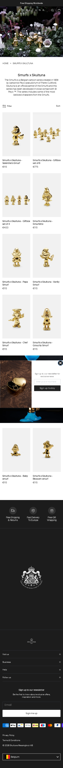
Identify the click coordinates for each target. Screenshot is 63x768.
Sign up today (47, 388)
